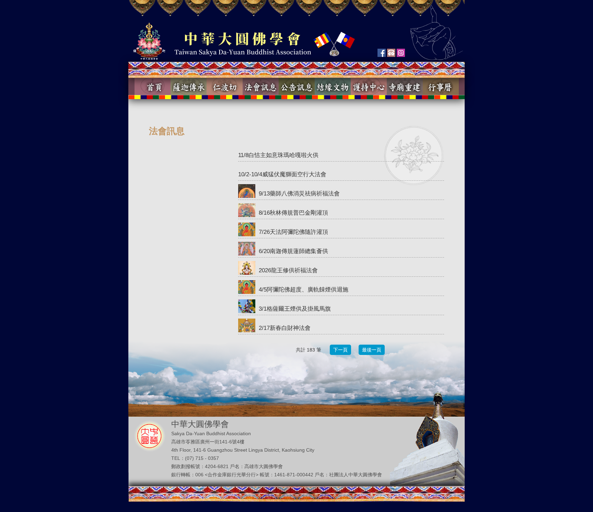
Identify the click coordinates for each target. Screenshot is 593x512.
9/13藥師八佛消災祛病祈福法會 (299, 193)
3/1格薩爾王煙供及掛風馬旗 (295, 309)
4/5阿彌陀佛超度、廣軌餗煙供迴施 (303, 289)
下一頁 (340, 350)
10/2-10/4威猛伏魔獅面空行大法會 (282, 174)
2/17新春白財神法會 (285, 328)
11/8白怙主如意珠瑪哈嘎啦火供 (278, 155)
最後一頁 (371, 350)
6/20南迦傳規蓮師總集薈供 (293, 251)
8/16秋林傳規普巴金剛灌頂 (293, 213)
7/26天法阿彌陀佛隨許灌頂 (293, 232)
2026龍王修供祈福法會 (288, 270)
